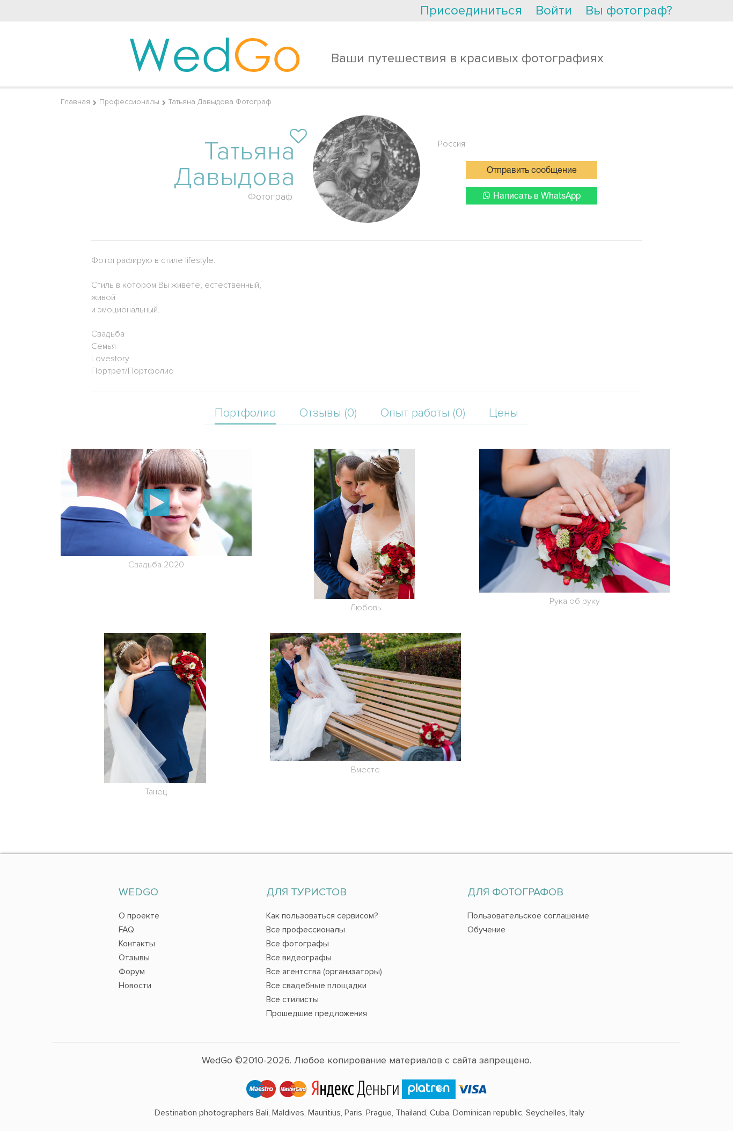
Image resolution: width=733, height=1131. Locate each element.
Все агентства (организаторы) (324, 971)
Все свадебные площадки (316, 985)
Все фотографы (297, 943)
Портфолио (245, 413)
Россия (451, 143)
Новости (135, 985)
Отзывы (134, 957)
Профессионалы (129, 101)
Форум (132, 971)
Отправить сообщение (532, 170)
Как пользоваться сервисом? (322, 915)
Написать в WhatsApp (537, 196)
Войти (554, 10)
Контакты (137, 943)
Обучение (486, 929)
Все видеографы (299, 957)
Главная (75, 101)
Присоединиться (471, 10)
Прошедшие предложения (316, 1013)
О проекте (139, 915)
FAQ (126, 929)
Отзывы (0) (328, 413)
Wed (215, 54)
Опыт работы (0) (422, 413)
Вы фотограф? (628, 10)
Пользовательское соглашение (528, 915)
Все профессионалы (305, 929)
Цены (503, 413)
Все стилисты (292, 999)
